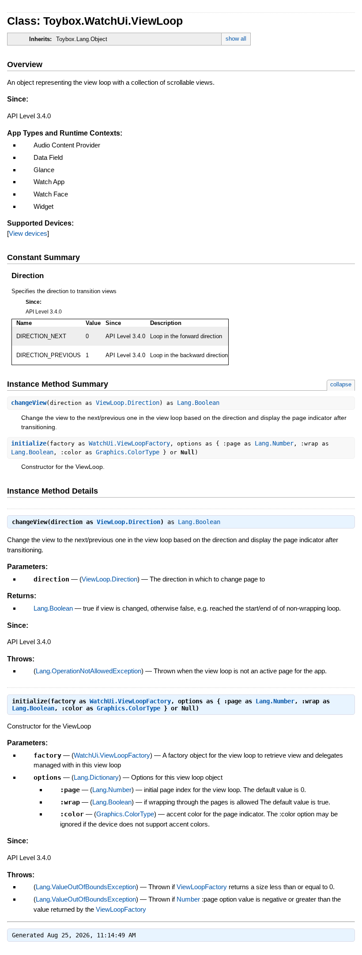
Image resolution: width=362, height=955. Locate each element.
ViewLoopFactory (202, 887)
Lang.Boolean (198, 402)
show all (236, 38)
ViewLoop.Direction (127, 402)
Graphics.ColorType (127, 452)
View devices (28, 233)
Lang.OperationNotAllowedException (88, 671)
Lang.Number (274, 443)
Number (188, 899)
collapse (340, 384)
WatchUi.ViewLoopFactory (129, 443)
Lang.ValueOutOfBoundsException (86, 887)
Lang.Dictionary (96, 777)
